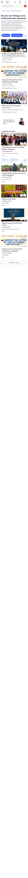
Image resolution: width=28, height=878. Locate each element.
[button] (5, 35)
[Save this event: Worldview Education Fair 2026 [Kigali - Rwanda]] (21, 143)
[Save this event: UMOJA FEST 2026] (21, 195)
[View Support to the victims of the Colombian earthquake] (14, 71)
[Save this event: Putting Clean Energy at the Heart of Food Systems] (21, 169)
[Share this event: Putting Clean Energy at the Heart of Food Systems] (24, 169)
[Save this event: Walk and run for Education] (21, 102)
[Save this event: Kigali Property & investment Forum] (21, 219)
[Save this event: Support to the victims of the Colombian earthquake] (21, 76)
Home (3, 10)
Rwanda (8, 10)
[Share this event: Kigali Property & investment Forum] (24, 219)
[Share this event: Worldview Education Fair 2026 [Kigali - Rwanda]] (24, 143)
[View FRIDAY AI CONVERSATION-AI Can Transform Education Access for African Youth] (14, 45)
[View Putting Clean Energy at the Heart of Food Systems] (14, 165)
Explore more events (14, 262)
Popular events (8, 131)
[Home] (2, 2)
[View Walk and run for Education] (14, 97)
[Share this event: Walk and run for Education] (24, 102)
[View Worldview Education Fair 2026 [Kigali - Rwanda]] (14, 139)
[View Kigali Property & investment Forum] (14, 215)
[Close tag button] (21, 35)
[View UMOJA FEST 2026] (14, 191)
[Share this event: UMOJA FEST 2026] (24, 195)
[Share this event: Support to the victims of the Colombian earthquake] (24, 76)
